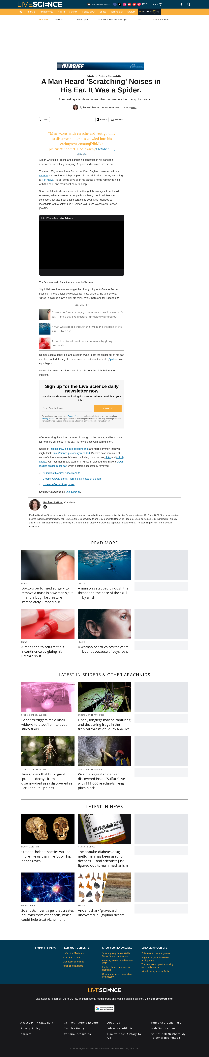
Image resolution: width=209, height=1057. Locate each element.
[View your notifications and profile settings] (181, 4)
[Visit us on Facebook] (115, 4)
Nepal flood (60, 19)
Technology (117, 11)
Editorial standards (77, 1034)
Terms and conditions (166, 1022)
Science (73, 11)
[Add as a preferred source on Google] (104, 1008)
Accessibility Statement (36, 1022)
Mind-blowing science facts (155, 971)
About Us (113, 1022)
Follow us (103, 119)
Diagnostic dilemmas (73, 961)
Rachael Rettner (91, 107)
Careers (26, 1034)
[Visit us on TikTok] (139, 4)
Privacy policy (30, 1028)
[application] (81, 245)
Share (46, 119)
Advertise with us (120, 1028)
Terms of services (76, 416)
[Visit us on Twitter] (119, 4)
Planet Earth (88, 11)
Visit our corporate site (159, 998)
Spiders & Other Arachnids (110, 76)
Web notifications (163, 1028)
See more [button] (81, 154)
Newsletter (118, 119)
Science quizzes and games (155, 953)
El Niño (140, 19)
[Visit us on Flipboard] (134, 4)
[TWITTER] (45, 507)
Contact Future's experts (81, 1022)
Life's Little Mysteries (73, 953)
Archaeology (46, 11)
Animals (31, 11)
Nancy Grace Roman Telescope (112, 19)
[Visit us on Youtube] (129, 4)
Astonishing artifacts (73, 966)
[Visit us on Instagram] (124, 4)
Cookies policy (74, 1028)
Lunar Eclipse (81, 19)
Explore (131, 11)
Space (103, 11)
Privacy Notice (48, 419)
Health (61, 11)
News (133, 107)
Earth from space (71, 957)
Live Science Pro (160, 19)
